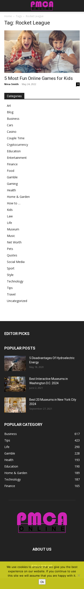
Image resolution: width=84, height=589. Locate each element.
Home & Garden (18, 197)
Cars (10, 125)
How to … (13, 203)
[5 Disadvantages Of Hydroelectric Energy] (15, 363)
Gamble (12, 177)
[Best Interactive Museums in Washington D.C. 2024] (15, 384)
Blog (10, 112)
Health (11, 190)
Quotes (12, 255)
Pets (10, 249)
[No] (78, 575)
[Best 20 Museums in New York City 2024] (15, 405)
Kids (10, 210)
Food (10, 171)
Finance (12, 164)
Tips (10, 288)
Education (14, 151)
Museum (13, 229)
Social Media (16, 262)
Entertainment (17, 158)
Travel (11, 294)
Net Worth (14, 242)
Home (8, 16)
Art (9, 105)
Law (10, 216)
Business (13, 118)
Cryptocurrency (17, 145)
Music (11, 236)
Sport (10, 268)
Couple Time (16, 138)
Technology (15, 281)
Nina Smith (11, 84)
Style (10, 275)
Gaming (12, 184)
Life (9, 223)
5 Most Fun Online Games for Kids (38, 78)
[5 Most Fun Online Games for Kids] (42, 51)
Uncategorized (17, 301)
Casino (11, 132)
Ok (42, 582)
